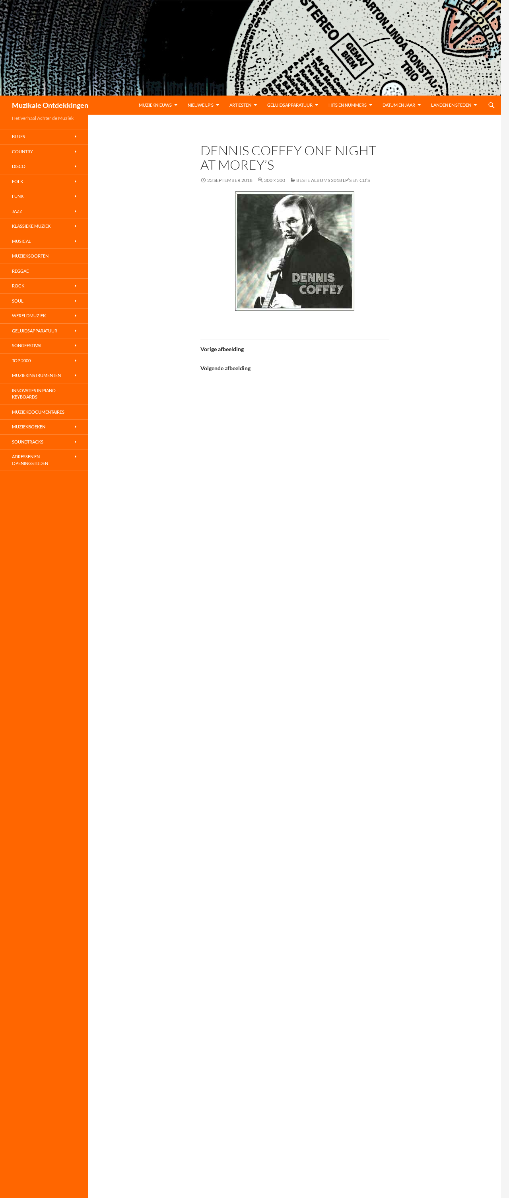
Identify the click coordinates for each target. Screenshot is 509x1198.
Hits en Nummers (347, 104)
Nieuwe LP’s (201, 104)
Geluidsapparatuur (290, 104)
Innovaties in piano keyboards (34, 394)
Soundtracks (27, 441)
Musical (21, 241)
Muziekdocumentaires (38, 411)
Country (22, 151)
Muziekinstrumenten (36, 375)
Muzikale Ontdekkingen (50, 105)
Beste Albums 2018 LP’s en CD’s (333, 180)
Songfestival (27, 345)
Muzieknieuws (155, 104)
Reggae (20, 271)
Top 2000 (21, 360)
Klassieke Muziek (31, 226)
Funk (17, 196)
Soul (17, 300)
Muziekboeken (28, 426)
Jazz (17, 211)
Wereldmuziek (29, 315)
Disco (18, 166)
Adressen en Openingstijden (30, 460)
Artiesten (240, 104)
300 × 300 (274, 180)
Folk (17, 181)
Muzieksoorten (30, 255)
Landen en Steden (451, 104)
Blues (18, 136)
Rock (18, 285)
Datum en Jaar (399, 104)
